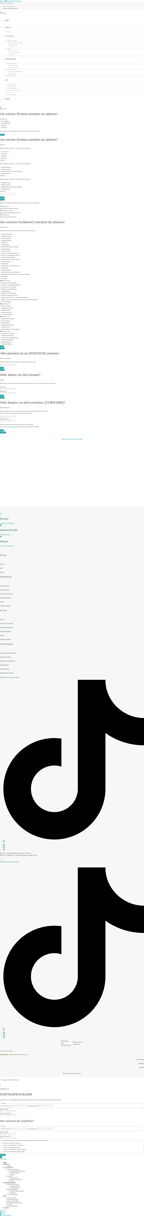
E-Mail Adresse (4, 419)
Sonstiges (3, 191)
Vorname (2, 387)
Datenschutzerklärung (13, 426)
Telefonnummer (5, 407)
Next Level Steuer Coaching (11, 1143)
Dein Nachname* (32, 1106)
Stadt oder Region (5, 358)
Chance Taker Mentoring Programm (13, 1151)
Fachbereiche (4, 227)
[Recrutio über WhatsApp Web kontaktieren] (4, 849)
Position (2, 144)
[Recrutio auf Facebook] (4, 841)
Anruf (3, 1)
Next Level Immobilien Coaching (13, 1145)
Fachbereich (3, 119)
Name (2, 380)
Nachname (3, 391)
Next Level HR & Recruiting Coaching (14, 1149)
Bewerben (10, 1)
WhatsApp (18, 1)
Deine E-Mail (4, 1109)
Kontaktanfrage (6, 1215)
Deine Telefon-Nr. (5, 1113)
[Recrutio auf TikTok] (73, 839)
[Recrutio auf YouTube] (4, 845)
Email (3, 1213)
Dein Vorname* (6, 1106)
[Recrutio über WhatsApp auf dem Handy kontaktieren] (4, 847)
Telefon (3, 1211)
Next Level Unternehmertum (11, 1147)
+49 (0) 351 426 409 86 (7, 3)
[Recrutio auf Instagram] (4, 843)
